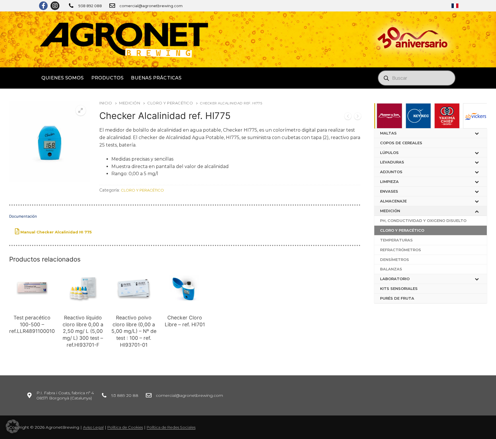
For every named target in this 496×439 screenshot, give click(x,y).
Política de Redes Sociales (171, 427)
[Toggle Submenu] (477, 133)
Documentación (23, 216)
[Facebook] (43, 5)
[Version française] (455, 5)
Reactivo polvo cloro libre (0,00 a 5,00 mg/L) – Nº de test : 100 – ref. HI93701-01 (133, 331)
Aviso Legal (93, 427)
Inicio (105, 103)
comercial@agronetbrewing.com (151, 5)
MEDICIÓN (129, 103)
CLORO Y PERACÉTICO (170, 103)
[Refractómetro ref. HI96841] (357, 117)
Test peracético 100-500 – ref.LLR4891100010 (32, 324)
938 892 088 (90, 5)
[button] (12, 426)
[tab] (185, 223)
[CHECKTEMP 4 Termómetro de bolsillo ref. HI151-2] (347, 117)
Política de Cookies (125, 427)
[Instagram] (55, 5)
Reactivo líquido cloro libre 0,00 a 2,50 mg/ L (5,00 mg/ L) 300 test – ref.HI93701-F (83, 331)
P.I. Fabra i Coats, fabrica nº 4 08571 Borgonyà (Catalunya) (65, 395)
